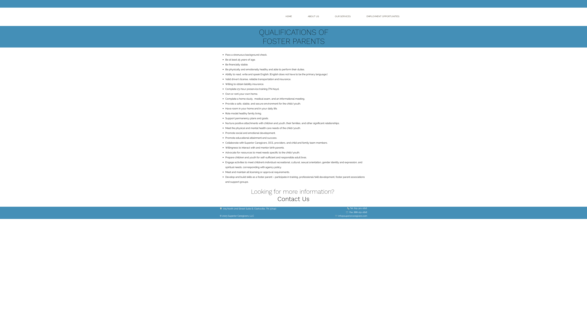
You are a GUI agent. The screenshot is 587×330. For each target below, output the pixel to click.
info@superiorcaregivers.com (352, 216)
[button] (313, 16)
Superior (232, 216)
